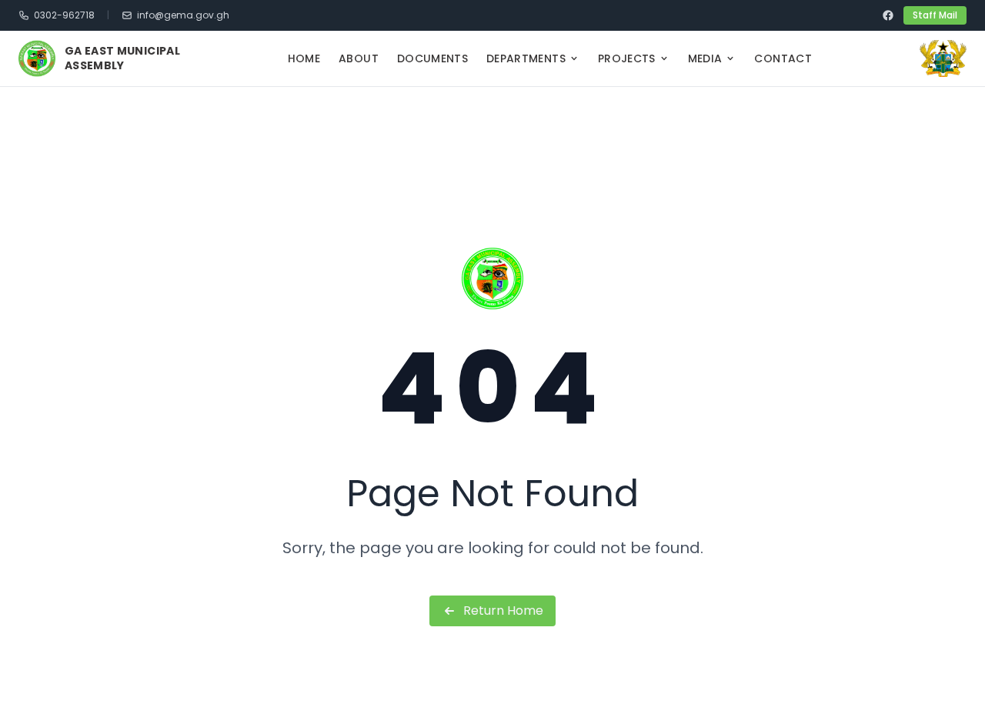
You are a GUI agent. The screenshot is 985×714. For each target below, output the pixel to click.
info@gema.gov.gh (183, 15)
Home (304, 58)
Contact (782, 58)
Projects (627, 58)
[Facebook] (888, 15)
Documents (432, 58)
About (359, 58)
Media (705, 58)
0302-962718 (64, 15)
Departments (526, 58)
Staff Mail (935, 15)
